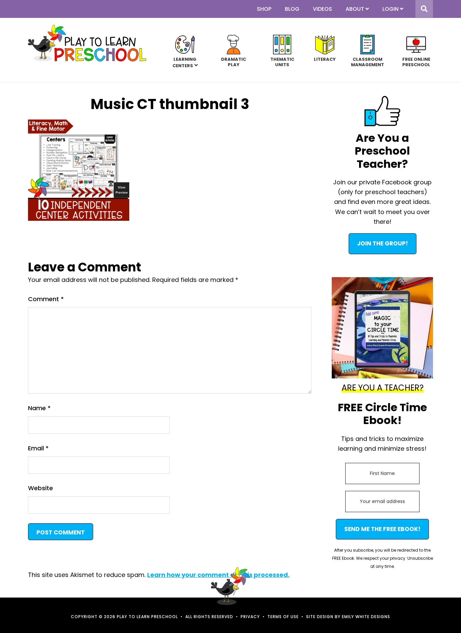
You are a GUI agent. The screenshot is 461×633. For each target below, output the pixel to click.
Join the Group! (382, 243)
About (355, 9)
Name (39, 408)
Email (38, 448)
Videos (322, 9)
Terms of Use (283, 616)
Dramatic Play (233, 61)
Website (40, 488)
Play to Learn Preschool (87, 43)
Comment (46, 299)
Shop (264, 9)
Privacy (250, 616)
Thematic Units (282, 61)
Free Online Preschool (416, 61)
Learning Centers (184, 62)
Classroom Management (367, 61)
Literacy (325, 59)
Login (390, 9)
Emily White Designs (366, 616)
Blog (292, 9)
